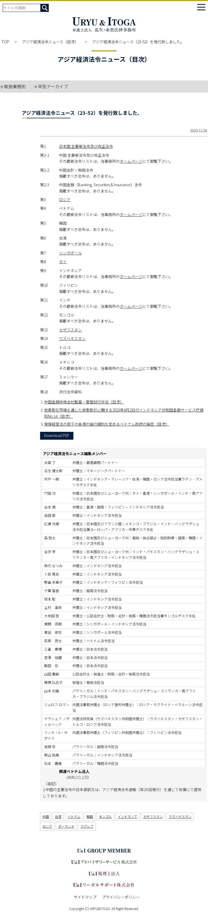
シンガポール (70, 253)
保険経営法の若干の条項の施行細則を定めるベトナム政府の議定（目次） (106, 424)
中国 (46, 816)
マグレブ (86, 826)
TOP (5, 41)
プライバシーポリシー (121, 897)
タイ (63, 261)
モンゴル (105, 816)
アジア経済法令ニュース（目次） (50, 41)
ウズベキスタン (72, 338)
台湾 (58, 816)
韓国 (89, 816)
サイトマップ (85, 897)
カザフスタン (70, 329)
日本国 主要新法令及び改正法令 (86, 146)
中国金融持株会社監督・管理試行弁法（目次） (84, 401)
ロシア (64, 199)
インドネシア (127, 816)
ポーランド (66, 826)
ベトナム (73, 816)
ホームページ (131, 161)
